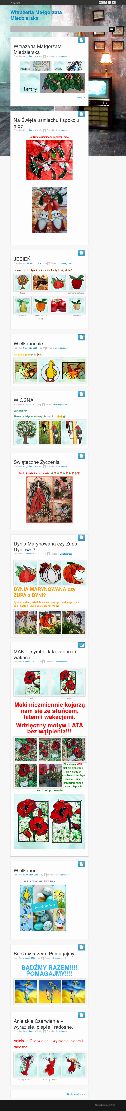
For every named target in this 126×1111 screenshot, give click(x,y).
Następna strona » (76, 1093)
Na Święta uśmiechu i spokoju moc (46, 122)
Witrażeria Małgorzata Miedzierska (36, 14)
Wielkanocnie (28, 343)
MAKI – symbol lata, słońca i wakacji (45, 654)
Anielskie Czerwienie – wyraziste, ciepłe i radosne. (43, 1023)
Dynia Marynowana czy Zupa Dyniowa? (45, 546)
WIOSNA (23, 399)
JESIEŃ (22, 258)
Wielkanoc (25, 870)
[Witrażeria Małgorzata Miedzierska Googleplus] (101, 2)
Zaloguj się (80, 97)
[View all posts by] (44, 56)
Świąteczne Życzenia (37, 461)
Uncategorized (61, 56)
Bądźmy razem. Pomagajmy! (45, 953)
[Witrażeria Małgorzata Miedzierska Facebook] (105, 2)
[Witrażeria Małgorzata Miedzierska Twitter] (114, 2)
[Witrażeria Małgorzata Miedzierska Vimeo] (109, 2)
